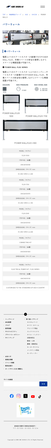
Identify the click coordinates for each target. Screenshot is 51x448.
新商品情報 (9, 360)
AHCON (34, 14)
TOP (4, 14)
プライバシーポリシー (12, 335)
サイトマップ (9, 338)
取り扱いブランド (32, 319)
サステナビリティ (11, 332)
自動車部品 (31, 338)
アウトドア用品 (32, 328)
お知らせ (8, 356)
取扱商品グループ (15, 14)
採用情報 (8, 328)
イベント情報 (9, 363)
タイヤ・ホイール (33, 325)
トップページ (9, 319)
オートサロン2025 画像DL (14, 369)
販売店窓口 (9, 366)
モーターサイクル (33, 347)
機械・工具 (31, 341)
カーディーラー (32, 353)
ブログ (7, 325)
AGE (26, 14)
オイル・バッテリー (34, 335)
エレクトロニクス (33, 332)
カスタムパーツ (32, 322)
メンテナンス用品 (33, 350)
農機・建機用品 (32, 344)
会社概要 (8, 322)
